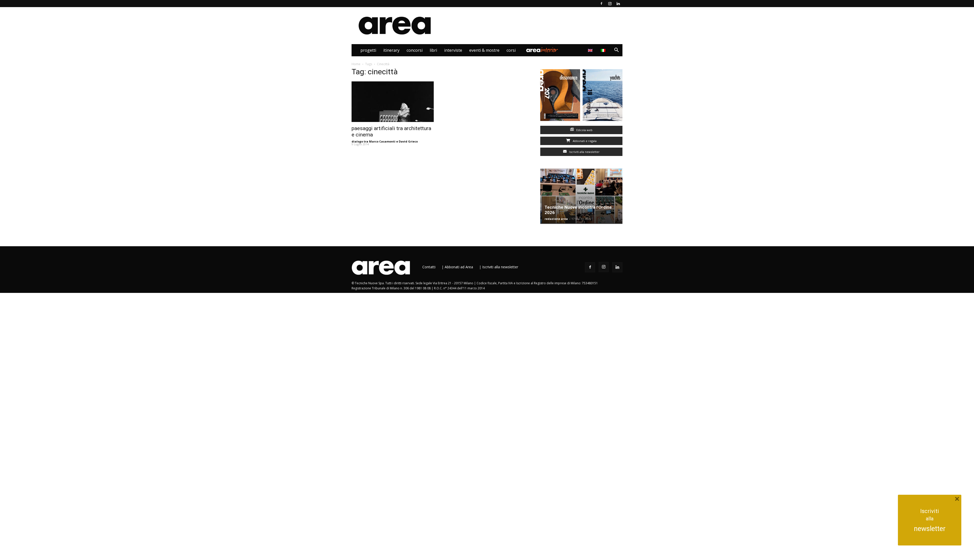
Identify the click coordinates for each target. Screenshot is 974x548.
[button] (616, 50)
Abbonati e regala (584, 141)
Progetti (368, 50)
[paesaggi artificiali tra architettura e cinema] (393, 101)
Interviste (453, 50)
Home (356, 64)
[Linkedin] (618, 3)
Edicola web (584, 130)
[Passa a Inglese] (590, 50)
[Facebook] (601, 3)
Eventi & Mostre (484, 50)
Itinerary (391, 50)
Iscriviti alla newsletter (584, 152)
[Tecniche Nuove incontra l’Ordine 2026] (581, 196)
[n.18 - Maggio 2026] (602, 96)
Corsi (511, 50)
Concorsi (415, 50)
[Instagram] (610, 3)
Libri (433, 50)
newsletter (930, 529)
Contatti (429, 266)
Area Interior (542, 50)
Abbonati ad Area (459, 266)
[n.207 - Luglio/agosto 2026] (560, 96)
